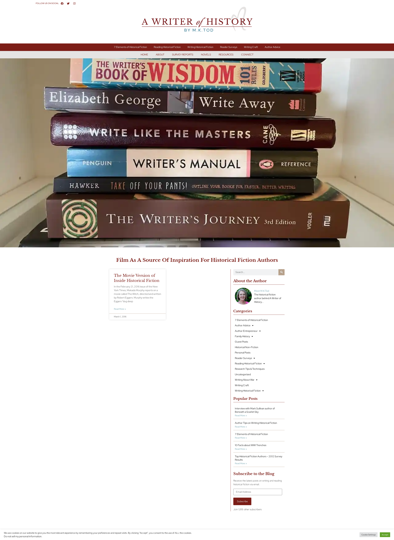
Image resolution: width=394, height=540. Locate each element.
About (160, 54)
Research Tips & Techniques (250, 368)
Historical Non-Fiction (246, 347)
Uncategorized (243, 374)
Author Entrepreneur (246, 331)
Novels (206, 54)
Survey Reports (182, 54)
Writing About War (244, 379)
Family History (242, 336)
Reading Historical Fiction (167, 47)
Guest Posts (241, 341)
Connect (247, 54)
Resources (226, 54)
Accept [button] (385, 534)
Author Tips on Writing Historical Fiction (256, 423)
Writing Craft (251, 47)
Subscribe (242, 501)
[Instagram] (74, 3)
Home (144, 54)
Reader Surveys (228, 47)
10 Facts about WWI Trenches (250, 445)
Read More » (120, 308)
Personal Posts (242, 352)
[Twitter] (68, 3)
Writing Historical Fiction (200, 47)
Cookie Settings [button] (368, 534)
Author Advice (272, 47)
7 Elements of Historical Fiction (130, 47)
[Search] (281, 272)
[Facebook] (62, 3)
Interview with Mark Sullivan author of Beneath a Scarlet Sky (255, 410)
